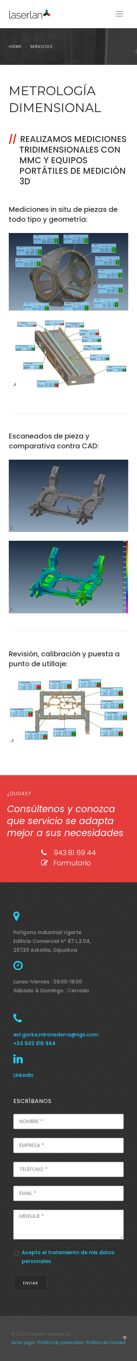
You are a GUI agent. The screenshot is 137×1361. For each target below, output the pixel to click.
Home (15, 46)
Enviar (30, 1283)
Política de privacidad (60, 1342)
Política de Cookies (106, 1342)
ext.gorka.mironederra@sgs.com (55, 1034)
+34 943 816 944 (34, 1043)
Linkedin (23, 1075)
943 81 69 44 (75, 853)
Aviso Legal (23, 1342)
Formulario (72, 863)
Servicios (41, 46)
